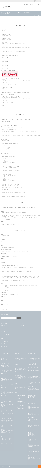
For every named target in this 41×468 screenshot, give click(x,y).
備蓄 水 (18, 399)
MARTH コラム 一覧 (4, 339)
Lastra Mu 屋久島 (27, 12)
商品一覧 (8, 12)
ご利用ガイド (13, 12)
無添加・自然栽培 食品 (21, 395)
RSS (1, 343)
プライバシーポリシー (5, 346)
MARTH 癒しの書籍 (20, 408)
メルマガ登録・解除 (5, 13)
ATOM (4, 343)
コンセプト (3, 12)
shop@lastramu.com (5, 305)
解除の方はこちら (26, 318)
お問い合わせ (20, 12)
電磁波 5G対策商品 (20, 401)
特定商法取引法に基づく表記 (6, 345)
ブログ (2, 338)
